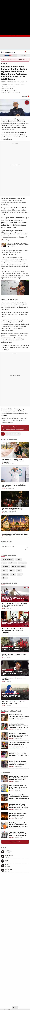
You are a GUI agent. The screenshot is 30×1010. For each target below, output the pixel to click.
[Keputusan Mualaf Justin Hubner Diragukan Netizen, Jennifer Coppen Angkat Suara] (3, 244)
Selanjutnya (15, 434)
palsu (24, 133)
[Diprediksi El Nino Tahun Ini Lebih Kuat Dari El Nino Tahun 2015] (15, 692)
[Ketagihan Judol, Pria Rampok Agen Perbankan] (15, 668)
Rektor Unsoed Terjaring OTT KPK (14, 59)
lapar (3, 420)
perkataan (18, 127)
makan (19, 413)
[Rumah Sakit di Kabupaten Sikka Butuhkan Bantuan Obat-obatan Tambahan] (15, 619)
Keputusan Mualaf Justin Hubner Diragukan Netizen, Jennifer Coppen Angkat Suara (18, 245)
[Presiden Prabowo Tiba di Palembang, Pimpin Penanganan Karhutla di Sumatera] (15, 594)
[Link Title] (2, 63)
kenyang (4, 415)
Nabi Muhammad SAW (18, 208)
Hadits (3, 127)
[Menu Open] (28, 52)
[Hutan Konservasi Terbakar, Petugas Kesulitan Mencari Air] (15, 644)
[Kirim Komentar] (27, 547)
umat (19, 135)
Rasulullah (8, 125)
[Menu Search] (25, 52)
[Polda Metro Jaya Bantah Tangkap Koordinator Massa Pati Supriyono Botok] (4, 736)
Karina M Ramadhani (11, 90)
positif (4, 223)
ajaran (10, 121)
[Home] (8, 52)
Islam (19, 121)
